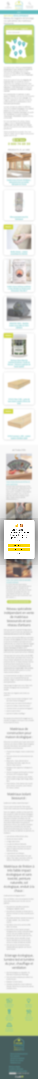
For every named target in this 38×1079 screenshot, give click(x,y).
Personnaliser (19, 553)
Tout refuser (19, 550)
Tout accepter (19, 546)
